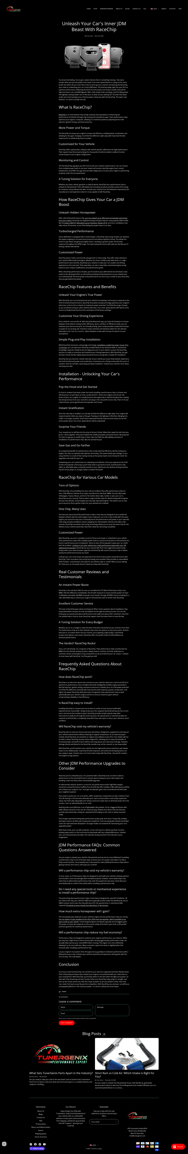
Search (40, 1130)
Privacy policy (41, 1124)
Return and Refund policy (40, 1127)
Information (41, 1107)
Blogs (41, 1114)
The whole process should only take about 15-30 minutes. (87, 905)
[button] (95, 9)
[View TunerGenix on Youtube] (44, 1144)
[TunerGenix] (13, 8)
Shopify (100, 1148)
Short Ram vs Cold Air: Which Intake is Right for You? (124, 1074)
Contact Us (41, 1117)
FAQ (40, 1121)
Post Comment (67, 1023)
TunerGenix (94, 1148)
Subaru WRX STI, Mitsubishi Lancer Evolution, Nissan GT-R (85, 223)
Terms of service (41, 1137)
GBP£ (155, 9)
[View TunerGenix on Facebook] (35, 1144)
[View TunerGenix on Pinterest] (39, 1144)
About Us (40, 1111)
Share (64, 992)
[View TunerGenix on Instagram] (30, 1144)
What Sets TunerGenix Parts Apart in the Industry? (61, 1073)
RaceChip (62, 115)
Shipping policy (40, 1134)
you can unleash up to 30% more (97, 218)
